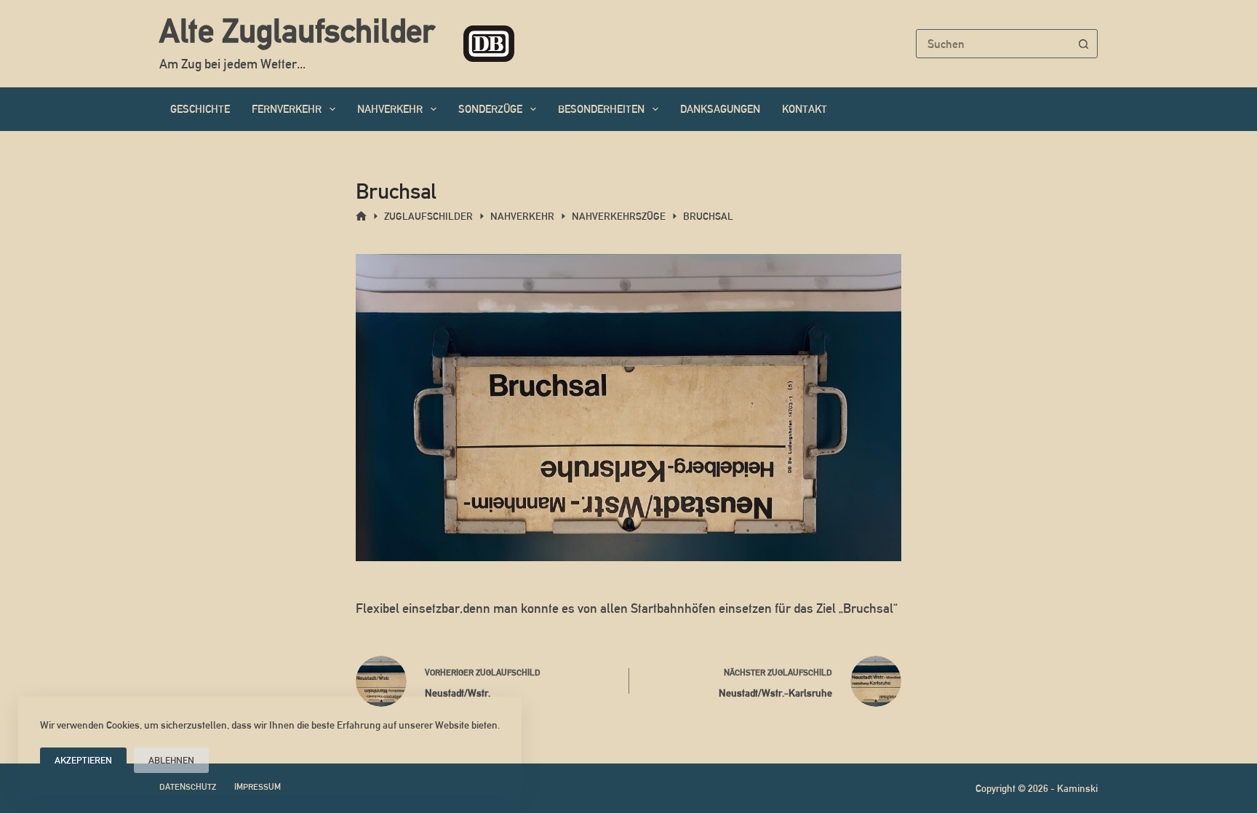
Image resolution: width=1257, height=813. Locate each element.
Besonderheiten (601, 109)
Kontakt (804, 109)
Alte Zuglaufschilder (296, 30)
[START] (361, 216)
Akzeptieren (83, 760)
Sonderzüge (490, 109)
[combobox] (993, 43)
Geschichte (200, 109)
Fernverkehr (287, 109)
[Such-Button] (1083, 43)
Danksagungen (720, 109)
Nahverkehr (390, 109)
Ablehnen (171, 760)
